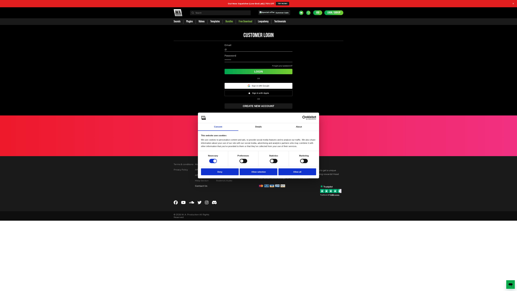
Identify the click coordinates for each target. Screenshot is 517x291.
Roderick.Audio (224, 180)
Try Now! (282, 4)
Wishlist (308, 13)
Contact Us (201, 186)
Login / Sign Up (333, 12)
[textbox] (220, 12)
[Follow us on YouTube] (183, 203)
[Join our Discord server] (214, 203)
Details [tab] (258, 127)
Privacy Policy (181, 169)
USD (317, 12)
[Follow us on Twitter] (200, 203)
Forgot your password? (282, 66)
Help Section (202, 180)
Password (230, 55)
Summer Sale (282, 13)
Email (228, 45)
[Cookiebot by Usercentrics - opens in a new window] (304, 118)
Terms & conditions (183, 164)
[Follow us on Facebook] (176, 203)
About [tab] (299, 127)
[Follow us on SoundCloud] (191, 203)
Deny (219, 172)
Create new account (258, 106)
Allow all (297, 172)
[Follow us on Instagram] (206, 203)
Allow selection (258, 172)
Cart (301, 13)
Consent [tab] (218, 127)
